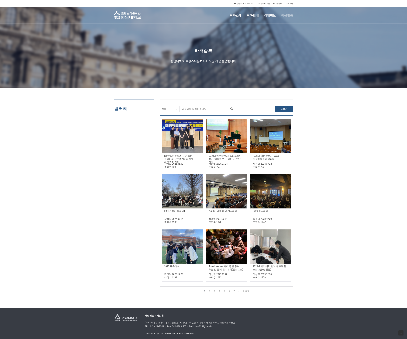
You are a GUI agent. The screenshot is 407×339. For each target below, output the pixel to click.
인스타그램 (265, 3)
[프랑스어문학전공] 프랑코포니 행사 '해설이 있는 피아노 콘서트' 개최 (226, 159)
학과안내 (253, 15)
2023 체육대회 (171, 266)
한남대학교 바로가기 (245, 3)
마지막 (246, 291)
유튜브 (279, 3)
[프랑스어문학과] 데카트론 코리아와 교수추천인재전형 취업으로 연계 (178, 159)
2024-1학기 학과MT (174, 211)
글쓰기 (284, 108)
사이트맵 (289, 3)
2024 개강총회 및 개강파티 (223, 211)
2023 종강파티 (260, 211)
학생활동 (287, 15)
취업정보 (270, 15)
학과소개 (236, 15)
